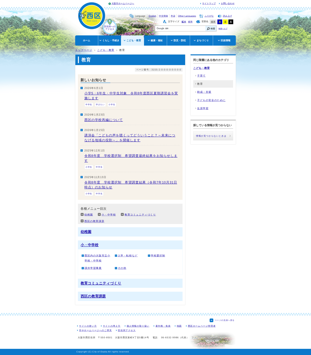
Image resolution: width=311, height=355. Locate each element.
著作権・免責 (163, 326)
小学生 (112, 104)
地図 (179, 326)
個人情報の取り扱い (138, 326)
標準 (190, 22)
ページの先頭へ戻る (225, 320)
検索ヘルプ (223, 29)
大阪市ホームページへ (122, 3)
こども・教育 (105, 50)
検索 (213, 28)
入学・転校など (128, 255)
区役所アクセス (127, 330)
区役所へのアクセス (109, 27)
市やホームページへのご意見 (95, 330)
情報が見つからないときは (211, 136)
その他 (122, 268)
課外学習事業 (93, 268)
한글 (173, 16)
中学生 (89, 104)
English (152, 16)
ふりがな (209, 16)
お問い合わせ (228, 3)
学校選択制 (158, 255)
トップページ (83, 50)
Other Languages (187, 16)
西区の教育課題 (94, 221)
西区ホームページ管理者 (202, 326)
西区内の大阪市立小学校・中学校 (97, 258)
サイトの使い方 (88, 326)
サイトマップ (209, 3)
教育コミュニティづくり (140, 214)
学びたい (100, 104)
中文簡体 (163, 16)
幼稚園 (88, 214)
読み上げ (227, 16)
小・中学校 (109, 214)
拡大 (184, 22)
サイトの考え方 (112, 326)
